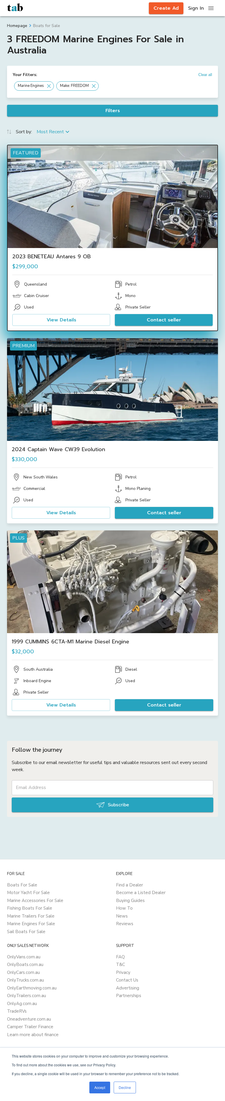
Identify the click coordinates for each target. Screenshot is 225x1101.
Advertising (127, 988)
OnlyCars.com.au (23, 972)
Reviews (124, 924)
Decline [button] (125, 1087)
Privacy (123, 972)
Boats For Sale (22, 885)
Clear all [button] (205, 74)
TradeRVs (17, 1011)
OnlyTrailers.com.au (26, 996)
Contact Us (127, 980)
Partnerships (128, 996)
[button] (34, 86)
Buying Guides (130, 900)
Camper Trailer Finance (30, 1027)
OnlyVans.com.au (23, 957)
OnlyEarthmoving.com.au (32, 988)
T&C (120, 964)
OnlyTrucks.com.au (25, 980)
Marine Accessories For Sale (35, 900)
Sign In (196, 8)
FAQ (120, 957)
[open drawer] (211, 8)
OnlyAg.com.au (22, 1003)
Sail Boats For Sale (26, 932)
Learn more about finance (33, 1035)
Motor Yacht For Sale (28, 893)
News (122, 916)
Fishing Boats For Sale (29, 908)
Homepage (17, 25)
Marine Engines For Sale (31, 924)
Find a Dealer (129, 885)
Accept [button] (99, 1087)
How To (124, 908)
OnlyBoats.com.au (25, 964)
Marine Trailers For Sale (30, 916)
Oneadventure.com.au (29, 1019)
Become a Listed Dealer (141, 893)
